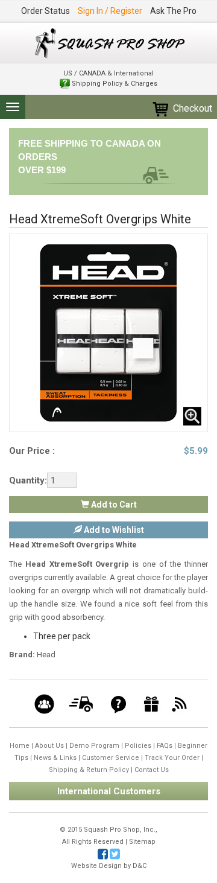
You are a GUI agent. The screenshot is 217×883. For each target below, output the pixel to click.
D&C (139, 866)
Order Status (45, 11)
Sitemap (142, 842)
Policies (138, 746)
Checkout (191, 108)
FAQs (164, 746)
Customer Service (110, 758)
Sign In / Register (110, 11)
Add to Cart (113, 504)
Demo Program (94, 746)
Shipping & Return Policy (89, 770)
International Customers (108, 791)
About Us (49, 746)
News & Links (55, 758)
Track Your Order (172, 758)
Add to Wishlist (113, 530)
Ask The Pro (173, 11)
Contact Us (151, 770)
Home (20, 746)
